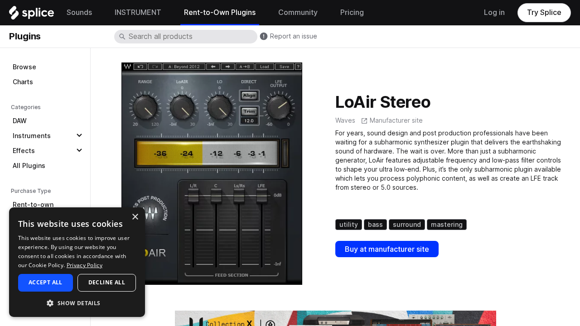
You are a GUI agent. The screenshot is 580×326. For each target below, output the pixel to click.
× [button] (134, 217)
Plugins (25, 36)
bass (375, 224)
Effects (24, 150)
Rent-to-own (33, 204)
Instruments (32, 135)
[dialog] (77, 262)
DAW (20, 121)
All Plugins (29, 165)
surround (407, 224)
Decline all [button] (106, 282)
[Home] (31, 15)
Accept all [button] (46, 282)
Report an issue (293, 36)
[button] (77, 302)
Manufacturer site (396, 120)
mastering (447, 224)
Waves (345, 120)
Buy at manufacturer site (387, 249)
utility (348, 224)
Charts (23, 82)
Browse (24, 67)
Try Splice (544, 12)
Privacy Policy (84, 265)
